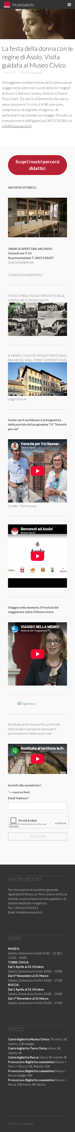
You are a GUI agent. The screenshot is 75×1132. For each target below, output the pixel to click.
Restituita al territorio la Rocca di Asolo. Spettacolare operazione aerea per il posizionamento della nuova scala (34, 729)
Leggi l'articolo (17, 399)
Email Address (18, 798)
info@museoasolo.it (17, 126)
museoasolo (23, 4)
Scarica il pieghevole (21, 262)
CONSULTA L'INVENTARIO (25, 275)
